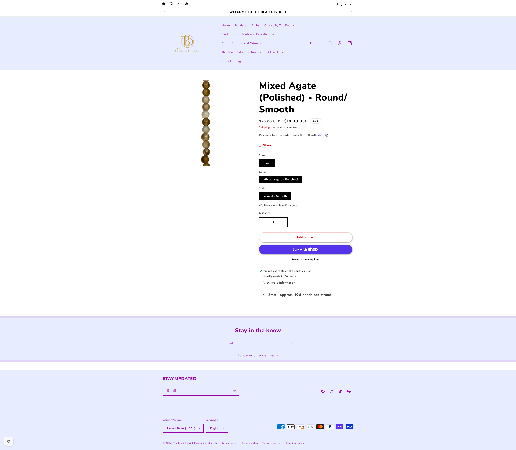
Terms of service (271, 443)
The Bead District (183, 443)
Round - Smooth (275, 196)
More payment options (305, 259)
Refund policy (230, 443)
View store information (279, 282)
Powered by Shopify (205, 443)
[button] (240, 25)
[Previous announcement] (164, 12)
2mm (267, 163)
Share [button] (267, 145)
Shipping (264, 127)
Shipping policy (295, 443)
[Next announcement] (351, 12)
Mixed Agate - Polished (280, 179)
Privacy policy (250, 443)
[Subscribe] (291, 343)
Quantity (264, 213)
